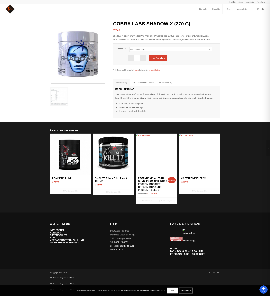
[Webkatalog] (176, 240)
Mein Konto (250, 2)
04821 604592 (121, 242)
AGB (52, 237)
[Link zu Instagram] (258, 9)
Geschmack (122, 49)
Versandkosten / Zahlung (67, 240)
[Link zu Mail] (262, 9)
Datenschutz (58, 235)
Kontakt (55, 233)
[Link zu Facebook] (254, 9)
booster (151, 70)
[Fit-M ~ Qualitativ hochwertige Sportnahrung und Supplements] (10, 9)
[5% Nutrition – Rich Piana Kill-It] (268, 148)
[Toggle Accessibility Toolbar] (263, 289)
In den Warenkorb (158, 58)
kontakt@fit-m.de (125, 245)
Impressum (57, 230)
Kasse (240, 2)
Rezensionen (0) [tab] (165, 82)
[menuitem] (232, 2)
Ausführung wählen (71, 191)
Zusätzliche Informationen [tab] (143, 82)
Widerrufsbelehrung (64, 242)
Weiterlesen (147, 201)
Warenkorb (261, 2)
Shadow (157, 70)
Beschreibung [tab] (121, 82)
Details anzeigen (166, 201)
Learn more (186, 290)
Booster (136, 70)
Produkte (232, 2)
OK (172, 290)
